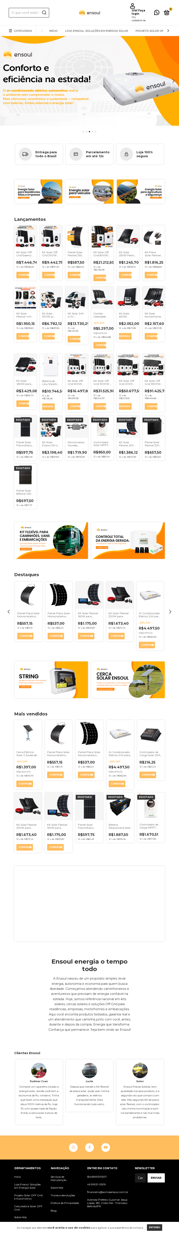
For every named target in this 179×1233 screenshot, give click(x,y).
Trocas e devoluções (63, 1195)
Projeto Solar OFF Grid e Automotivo (28, 1197)
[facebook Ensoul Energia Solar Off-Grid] (89, 1147)
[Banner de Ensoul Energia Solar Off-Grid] (89, 903)
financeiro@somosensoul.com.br (107, 1192)
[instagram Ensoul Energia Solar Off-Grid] (73, 1147)
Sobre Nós (20, 1217)
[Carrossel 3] (89, 81)
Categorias (23, 30)
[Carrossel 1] (38, 192)
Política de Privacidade (65, 1203)
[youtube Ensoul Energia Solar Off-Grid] (105, 1147)
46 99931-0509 (96, 1184)
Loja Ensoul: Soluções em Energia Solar (96, 30)
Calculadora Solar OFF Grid (28, 1208)
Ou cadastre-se (139, 18)
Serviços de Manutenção (59, 1178)
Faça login (138, 12)
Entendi (154, 1227)
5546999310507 (97, 1176)
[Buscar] (44, 13)
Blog (54, 1210)
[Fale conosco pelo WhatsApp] (157, 13)
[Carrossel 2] (89, 192)
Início (53, 30)
